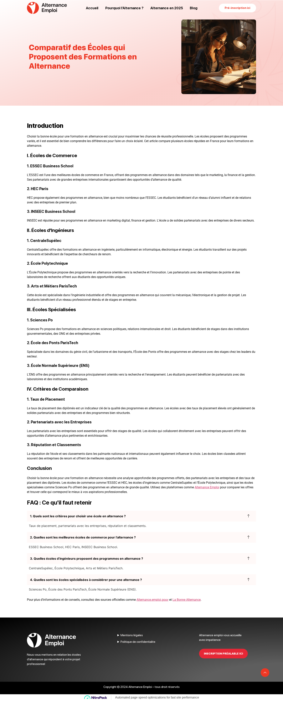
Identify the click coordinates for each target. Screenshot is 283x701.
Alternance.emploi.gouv (152, 600)
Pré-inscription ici (237, 8)
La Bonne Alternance (186, 600)
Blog (193, 8)
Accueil (92, 8)
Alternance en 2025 (166, 8)
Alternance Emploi (207, 487)
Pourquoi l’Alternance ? (124, 8)
